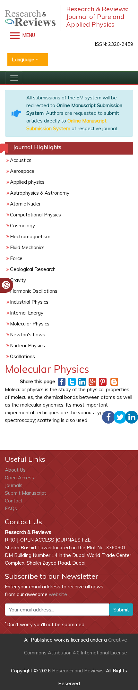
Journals (13, 485)
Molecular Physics (29, 324)
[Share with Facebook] (61, 381)
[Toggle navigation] (14, 78)
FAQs (11, 508)
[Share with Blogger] (114, 381)
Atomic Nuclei (25, 204)
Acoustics (20, 160)
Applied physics (27, 182)
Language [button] (23, 59)
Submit (121, 609)
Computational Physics (35, 215)
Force (16, 258)
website (58, 594)
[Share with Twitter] (72, 381)
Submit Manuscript (25, 493)
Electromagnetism (30, 236)
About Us (15, 470)
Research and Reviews (77, 671)
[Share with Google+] (92, 381)
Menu (28, 35)
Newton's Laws (27, 335)
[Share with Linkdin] (82, 381)
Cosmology (22, 226)
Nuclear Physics (27, 345)
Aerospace (22, 171)
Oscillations (22, 356)
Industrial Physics (29, 302)
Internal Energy (26, 313)
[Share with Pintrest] (103, 381)
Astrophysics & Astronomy (39, 193)
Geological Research (33, 269)
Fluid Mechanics (27, 247)
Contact (13, 501)
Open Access (19, 478)
